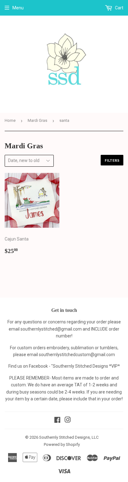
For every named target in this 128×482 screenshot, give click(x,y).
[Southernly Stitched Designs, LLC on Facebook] (57, 420)
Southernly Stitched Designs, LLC (68, 437)
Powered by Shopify (62, 444)
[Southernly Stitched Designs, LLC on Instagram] (68, 420)
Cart (118, 7)
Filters (112, 160)
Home (10, 120)
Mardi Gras (37, 120)
